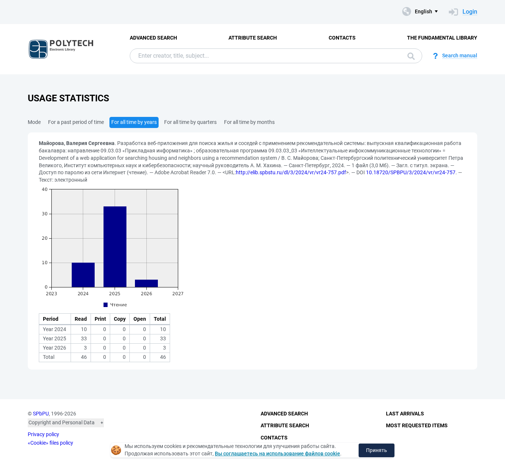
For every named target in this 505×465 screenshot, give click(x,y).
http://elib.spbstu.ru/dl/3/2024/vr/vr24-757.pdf (291, 172)
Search (409, 55)
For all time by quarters (190, 122)
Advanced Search (153, 38)
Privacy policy (43, 434)
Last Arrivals (405, 414)
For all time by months (249, 122)
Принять (376, 450)
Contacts (342, 38)
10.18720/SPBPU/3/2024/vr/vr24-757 (410, 172)
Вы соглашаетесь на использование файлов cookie (277, 453)
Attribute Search (252, 38)
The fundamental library (442, 38)
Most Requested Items (417, 425)
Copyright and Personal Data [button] (61, 422)
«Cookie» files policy (50, 443)
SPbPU (41, 414)
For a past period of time (76, 122)
